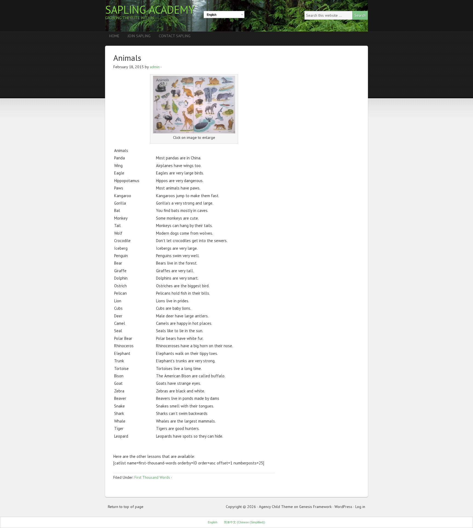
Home (114, 35)
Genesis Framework (315, 506)
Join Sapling (139, 35)
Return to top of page (125, 506)
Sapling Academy (150, 9)
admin (155, 66)
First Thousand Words (152, 477)
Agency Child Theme (276, 506)
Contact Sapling (175, 35)
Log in (360, 506)
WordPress (343, 506)
